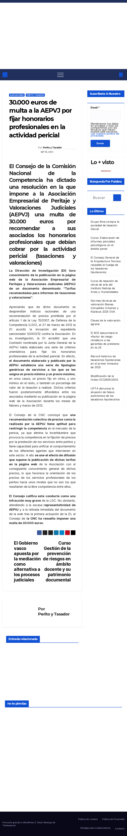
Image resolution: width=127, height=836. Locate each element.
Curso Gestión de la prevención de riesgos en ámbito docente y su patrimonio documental (57, 561)
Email (95, 108)
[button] (114, 74)
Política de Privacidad (113, 819)
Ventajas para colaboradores (95, 828)
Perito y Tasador (35, 95)
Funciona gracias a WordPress (18, 822)
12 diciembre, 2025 (74, 712)
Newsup (47, 822)
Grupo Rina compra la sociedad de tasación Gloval (105, 225)
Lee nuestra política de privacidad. (105, 134)
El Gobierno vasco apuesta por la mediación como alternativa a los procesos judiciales (27, 561)
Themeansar (9, 825)
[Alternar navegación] (60, 74)
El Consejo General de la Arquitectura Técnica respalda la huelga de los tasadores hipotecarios (106, 265)
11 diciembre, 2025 (74, 750)
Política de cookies (88, 819)
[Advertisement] (63, 44)
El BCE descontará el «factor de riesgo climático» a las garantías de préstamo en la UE (105, 340)
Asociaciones (17, 95)
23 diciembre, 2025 (13, 712)
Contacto (120, 828)
